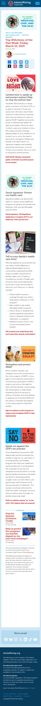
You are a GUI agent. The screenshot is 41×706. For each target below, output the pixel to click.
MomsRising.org (19, 3)
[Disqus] (20, 600)
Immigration (9, 37)
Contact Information (9, 694)
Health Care (25, 35)
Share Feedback (23, 694)
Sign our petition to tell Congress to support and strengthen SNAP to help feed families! (20, 413)
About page (31, 688)
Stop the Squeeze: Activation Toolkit (11, 517)
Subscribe (27, 696)
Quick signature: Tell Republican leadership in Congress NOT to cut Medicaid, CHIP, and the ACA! (19, 217)
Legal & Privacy (8, 696)
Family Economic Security (13, 35)
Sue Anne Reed (20, 54)
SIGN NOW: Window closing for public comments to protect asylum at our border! (20, 159)
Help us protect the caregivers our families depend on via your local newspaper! (17, 533)
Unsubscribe (18, 696)
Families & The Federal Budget (14, 33)
